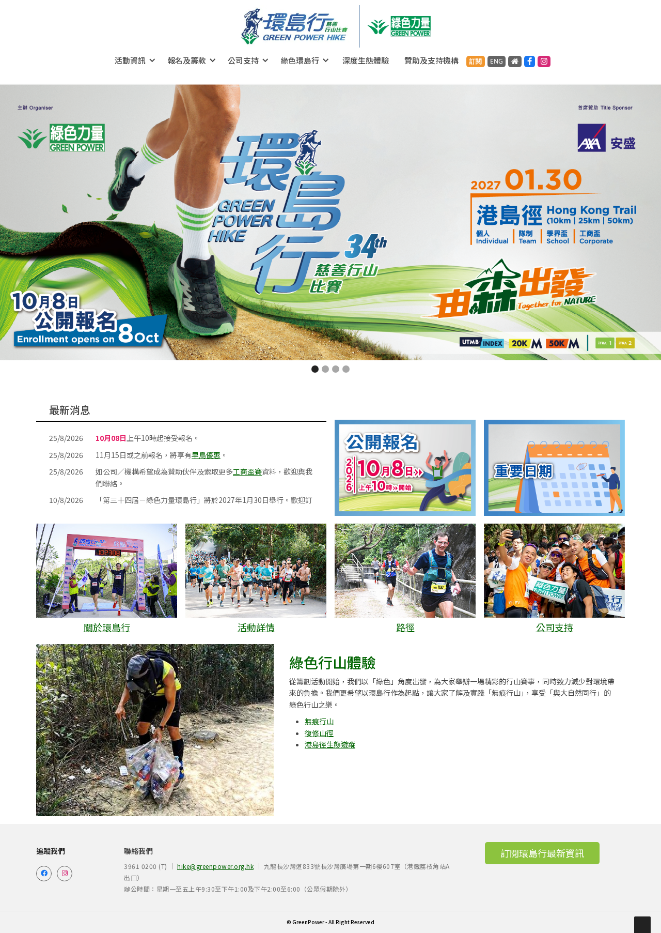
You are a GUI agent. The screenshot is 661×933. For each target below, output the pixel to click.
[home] (294, 26)
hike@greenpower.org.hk (215, 866)
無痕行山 (319, 721)
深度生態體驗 (365, 60)
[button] (135, 60)
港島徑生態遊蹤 (330, 744)
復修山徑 (319, 733)
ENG (496, 61)
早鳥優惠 (206, 455)
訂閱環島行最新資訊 (542, 853)
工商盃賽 (247, 471)
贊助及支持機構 (431, 60)
